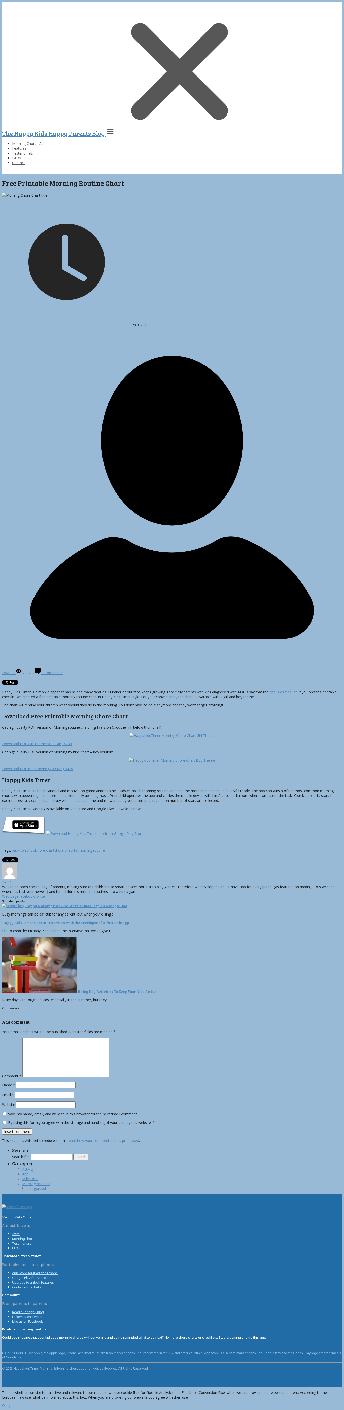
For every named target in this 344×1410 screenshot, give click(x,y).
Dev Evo (8, 882)
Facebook (26, 896)
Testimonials (22, 153)
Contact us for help (26, 1287)
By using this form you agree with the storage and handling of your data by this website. (81, 1122)
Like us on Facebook (27, 1321)
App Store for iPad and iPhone (35, 1273)
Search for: (21, 1156)
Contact (18, 162)
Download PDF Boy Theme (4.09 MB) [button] (37, 768)
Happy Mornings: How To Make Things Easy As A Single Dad (76, 905)
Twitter (40, 896)
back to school (24, 850)
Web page (10, 896)
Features (19, 148)
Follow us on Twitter (27, 1316)
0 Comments (52, 672)
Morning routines (36, 1183)
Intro (16, 1234)
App (25, 1174)
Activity (28, 1169)
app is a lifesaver (283, 692)
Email (8, 1094)
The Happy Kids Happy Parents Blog (54, 133)
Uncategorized (34, 1188)
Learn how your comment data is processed (103, 1140)
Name (8, 1085)
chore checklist (66, 850)
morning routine (92, 850)
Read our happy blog (28, 1312)
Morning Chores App (29, 143)
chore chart (45, 850)
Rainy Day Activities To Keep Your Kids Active (117, 991)
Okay (6, 1405)
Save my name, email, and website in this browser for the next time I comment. (73, 1114)
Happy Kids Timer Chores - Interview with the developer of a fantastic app (65, 922)
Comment (11, 1076)
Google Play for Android (30, 1277)
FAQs (16, 158)
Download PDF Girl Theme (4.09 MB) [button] (37, 743)
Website (8, 1104)
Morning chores (24, 1238)
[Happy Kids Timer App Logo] (17, 1206)
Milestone (30, 1178)
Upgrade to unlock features (33, 1282)
